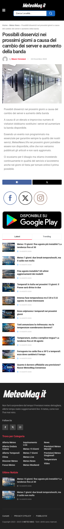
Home (4, 25)
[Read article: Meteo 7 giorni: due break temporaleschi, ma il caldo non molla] (8, 495)
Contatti (5, 516)
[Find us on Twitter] (13, 427)
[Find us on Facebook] (5, 427)
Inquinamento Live (30, 443)
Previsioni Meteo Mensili (52, 447)
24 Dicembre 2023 (39, 59)
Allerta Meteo (9, 442)
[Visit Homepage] (34, 6)
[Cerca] (50, 13)
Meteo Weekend (31, 465)
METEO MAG (28, 522)
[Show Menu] (3, 10)
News (46, 442)
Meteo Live (28, 457)
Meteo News (14, 25)
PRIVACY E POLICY (22, 516)
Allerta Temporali (11, 453)
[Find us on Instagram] (20, 427)
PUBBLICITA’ (41, 516)
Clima (5, 457)
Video (47, 463)
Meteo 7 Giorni (30, 453)
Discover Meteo (10, 461)
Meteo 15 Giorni (31, 449)
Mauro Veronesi (18, 59)
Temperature (50, 459)
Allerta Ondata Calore (9, 447)
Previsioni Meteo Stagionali (52, 454)
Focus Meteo (8, 465)
